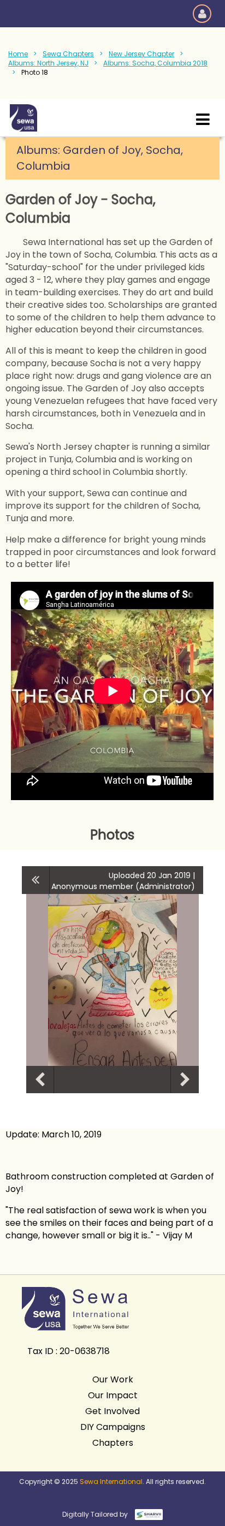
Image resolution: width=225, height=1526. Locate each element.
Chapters (112, 1442)
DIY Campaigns (112, 1427)
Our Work (112, 1379)
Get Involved (112, 1411)
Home (18, 53)
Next (184, 1079)
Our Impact (113, 1395)
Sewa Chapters (68, 53)
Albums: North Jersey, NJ (48, 63)
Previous (40, 1079)
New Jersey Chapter (141, 53)
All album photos (36, 879)
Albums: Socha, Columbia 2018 (155, 63)
